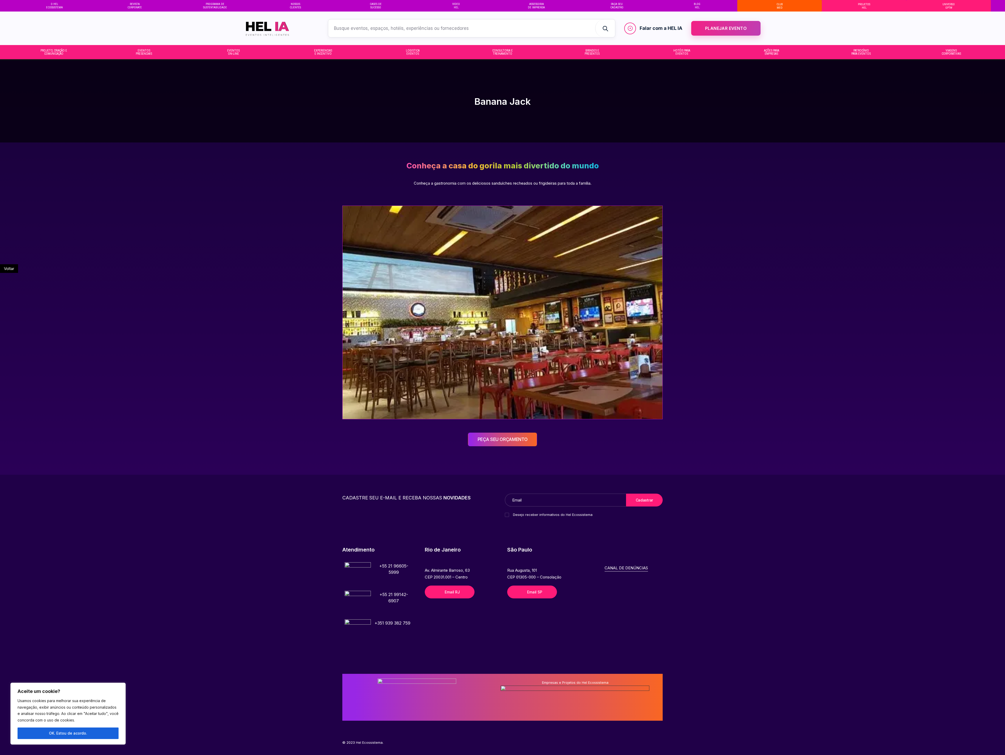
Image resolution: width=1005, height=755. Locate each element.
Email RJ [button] (452, 592)
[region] (68, 714)
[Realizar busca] (605, 28)
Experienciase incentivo (323, 52)
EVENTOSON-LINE (233, 52)
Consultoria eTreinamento (502, 52)
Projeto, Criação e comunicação (54, 52)
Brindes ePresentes (592, 52)
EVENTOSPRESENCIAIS (144, 52)
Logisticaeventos (413, 52)
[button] (358, 575)
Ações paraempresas (771, 52)
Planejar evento (726, 28)
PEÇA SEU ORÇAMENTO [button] (503, 439)
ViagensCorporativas (951, 52)
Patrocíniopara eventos (861, 52)
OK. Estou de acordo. (68, 733)
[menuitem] (54, 6)
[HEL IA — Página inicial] (277, 28)
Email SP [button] (534, 592)
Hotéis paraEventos (681, 52)
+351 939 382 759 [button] (392, 623)
